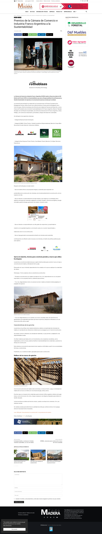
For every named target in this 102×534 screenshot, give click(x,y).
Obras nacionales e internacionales (20, 459)
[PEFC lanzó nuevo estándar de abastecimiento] (38, 455)
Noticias (18, 15)
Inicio (15, 15)
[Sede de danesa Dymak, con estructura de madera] (21, 455)
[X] (85, 1)
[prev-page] (15, 466)
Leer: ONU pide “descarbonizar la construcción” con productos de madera (32, 412)
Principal (19, 17)
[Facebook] (81, 1)
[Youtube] (87, 1)
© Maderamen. (44, 525)
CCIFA (23, 416)
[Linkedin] (84, 1)
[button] (86, 11)
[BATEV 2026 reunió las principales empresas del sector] (54, 455)
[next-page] (17, 466)
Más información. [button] (7, 525)
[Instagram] (82, 1)
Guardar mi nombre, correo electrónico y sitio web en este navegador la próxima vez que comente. (38, 498)
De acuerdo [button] (14, 529)
